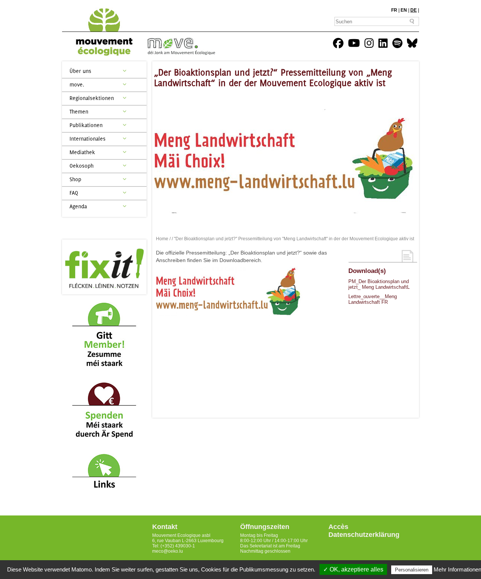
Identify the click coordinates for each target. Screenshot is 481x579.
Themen (79, 111)
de (413, 10)
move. (77, 84)
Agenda (78, 206)
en (404, 10)
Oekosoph (82, 165)
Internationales (88, 138)
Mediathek (82, 152)
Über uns (80, 71)
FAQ (74, 192)
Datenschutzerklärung (363, 534)
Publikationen (86, 125)
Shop (75, 179)
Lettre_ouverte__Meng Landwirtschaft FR (372, 299)
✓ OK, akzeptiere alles (353, 569)
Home (162, 238)
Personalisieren (411, 570)
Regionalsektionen (92, 98)
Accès (338, 526)
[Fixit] (104, 267)
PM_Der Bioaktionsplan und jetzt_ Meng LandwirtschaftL (379, 284)
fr (394, 10)
